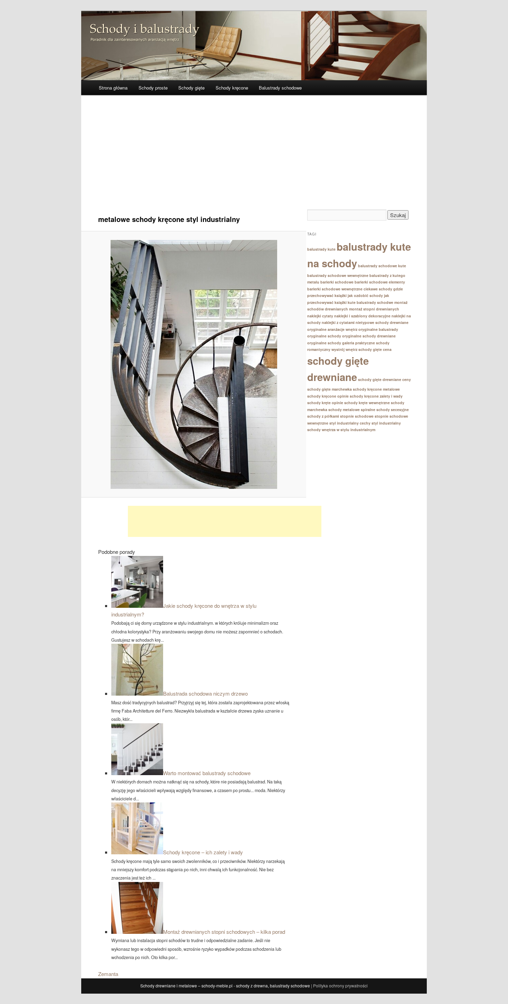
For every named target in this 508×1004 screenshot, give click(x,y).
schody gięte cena (375, 349)
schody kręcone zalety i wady (376, 396)
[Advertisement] (254, 157)
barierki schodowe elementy (380, 282)
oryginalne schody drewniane (369, 335)
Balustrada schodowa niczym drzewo (205, 693)
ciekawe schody (378, 288)
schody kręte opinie (325, 402)
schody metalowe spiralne (351, 409)
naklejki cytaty (320, 315)
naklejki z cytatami (338, 322)
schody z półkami (323, 416)
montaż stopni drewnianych (374, 309)
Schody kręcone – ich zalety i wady (203, 852)
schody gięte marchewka (329, 389)
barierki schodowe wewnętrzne (335, 288)
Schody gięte (191, 87)
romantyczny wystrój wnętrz (332, 349)
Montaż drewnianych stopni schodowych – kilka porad (224, 931)
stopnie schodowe (357, 416)
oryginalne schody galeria (330, 342)
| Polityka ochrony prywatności (339, 985)
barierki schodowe (337, 282)
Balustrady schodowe (280, 87)
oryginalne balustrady (378, 329)
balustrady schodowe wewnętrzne (337, 275)
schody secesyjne (392, 409)
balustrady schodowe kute (382, 265)
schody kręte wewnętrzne (367, 402)
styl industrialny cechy (349, 423)
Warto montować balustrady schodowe (207, 773)
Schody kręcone (232, 87)
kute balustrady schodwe (370, 302)
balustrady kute (321, 249)
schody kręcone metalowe (376, 389)
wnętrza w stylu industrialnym (348, 429)
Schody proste (153, 87)
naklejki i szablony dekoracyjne (362, 315)
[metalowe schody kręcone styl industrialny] (194, 364)
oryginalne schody (324, 335)
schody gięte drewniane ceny (384, 379)
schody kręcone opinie (328, 396)
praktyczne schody (372, 342)
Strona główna (113, 87)
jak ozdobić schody (365, 295)
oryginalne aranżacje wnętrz (332, 329)
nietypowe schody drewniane (382, 322)
